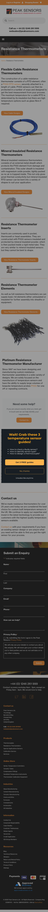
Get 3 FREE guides (25, 462)
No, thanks (25, 471)
